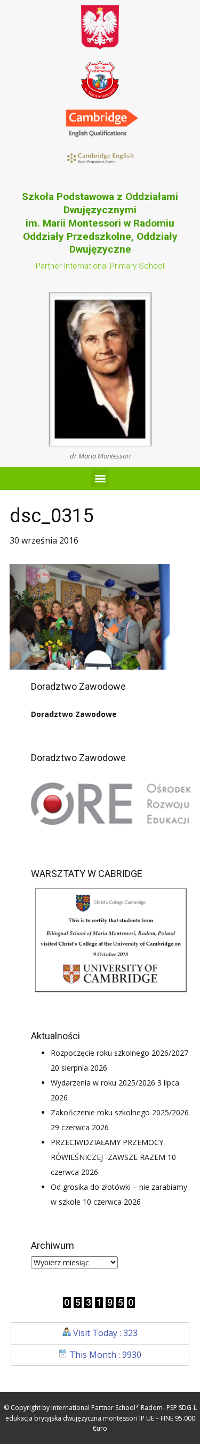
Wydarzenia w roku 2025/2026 (103, 1083)
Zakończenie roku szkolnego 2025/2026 (120, 1112)
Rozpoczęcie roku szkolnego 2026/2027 (119, 1053)
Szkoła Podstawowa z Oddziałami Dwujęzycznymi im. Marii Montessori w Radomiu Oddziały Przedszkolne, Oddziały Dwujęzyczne (100, 222)
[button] (100, 478)
